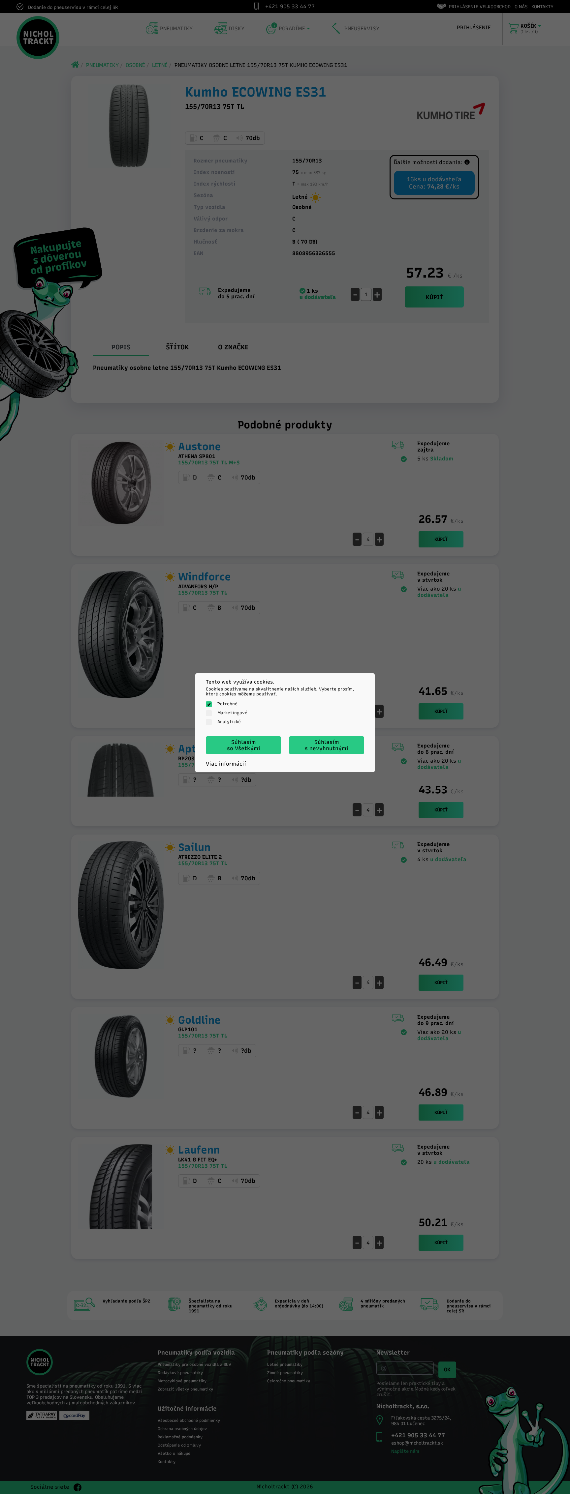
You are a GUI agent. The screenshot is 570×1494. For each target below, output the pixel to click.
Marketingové (232, 712)
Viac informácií (226, 764)
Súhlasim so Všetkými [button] (243, 745)
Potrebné (227, 703)
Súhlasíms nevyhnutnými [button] (326, 745)
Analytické (229, 721)
